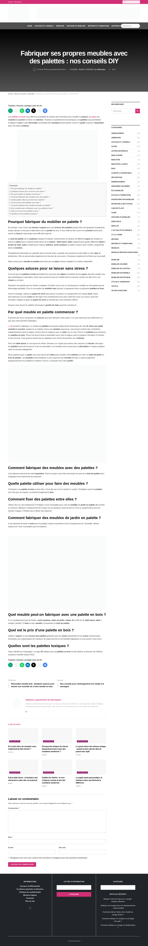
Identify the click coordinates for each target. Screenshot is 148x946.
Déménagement (118, 182)
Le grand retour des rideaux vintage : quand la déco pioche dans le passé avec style (91, 749)
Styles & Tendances (120, 282)
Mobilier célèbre (119, 264)
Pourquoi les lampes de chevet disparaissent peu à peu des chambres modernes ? (55, 749)
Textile (114, 286)
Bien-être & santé (119, 164)
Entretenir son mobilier (122, 199)
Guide (29, 26)
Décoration (101, 69)
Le (10, 326)
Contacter (30, 898)
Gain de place (117, 208)
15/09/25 (78, 786)
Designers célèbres (120, 186)
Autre (114, 146)
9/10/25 (10, 783)
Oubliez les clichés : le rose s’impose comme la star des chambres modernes (53, 780)
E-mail (11, 847)
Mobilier (60, 26)
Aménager (116, 138)
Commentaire (14, 808)
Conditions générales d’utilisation (30, 889)
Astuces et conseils (44, 26)
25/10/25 (44, 754)
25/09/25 (44, 786)
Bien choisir (116, 155)
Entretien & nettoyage (122, 204)
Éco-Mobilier (117, 190)
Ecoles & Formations (121, 195)
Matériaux (116, 26)
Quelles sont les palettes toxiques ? (25, 214)
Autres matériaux (119, 151)
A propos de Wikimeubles (30, 886)
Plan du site (18, 2)
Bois (113, 168)
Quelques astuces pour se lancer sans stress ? (28, 191)
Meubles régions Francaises (124, 252)
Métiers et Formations (98, 26)
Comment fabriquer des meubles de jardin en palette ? (31, 205)
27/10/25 (10, 752)
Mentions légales (30, 895)
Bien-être (115, 160)
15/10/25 (78, 754)
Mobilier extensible (120, 273)
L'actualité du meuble (121, 230)
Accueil (10, 2)
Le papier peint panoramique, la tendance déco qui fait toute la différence (89, 780)
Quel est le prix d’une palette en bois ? (25, 211)
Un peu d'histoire (119, 290)
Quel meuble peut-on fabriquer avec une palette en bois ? (32, 208)
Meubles (115, 248)
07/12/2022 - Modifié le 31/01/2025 (81, 69)
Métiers (115, 239)
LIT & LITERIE (116, 235)
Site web (62, 847)
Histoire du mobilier (76, 26)
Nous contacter (132, 2)
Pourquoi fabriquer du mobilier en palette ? (26, 188)
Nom (10, 837)
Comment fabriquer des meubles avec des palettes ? (30, 197)
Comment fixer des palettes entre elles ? (26, 202)
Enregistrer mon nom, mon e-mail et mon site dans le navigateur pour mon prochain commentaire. (49, 858)
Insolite (115, 226)
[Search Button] (137, 26)
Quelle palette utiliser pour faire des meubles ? (28, 200)
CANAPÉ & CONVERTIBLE (121, 173)
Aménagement (117, 133)
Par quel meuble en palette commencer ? (26, 194)
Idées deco (116, 221)
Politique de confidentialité (30, 892)
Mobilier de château (120, 268)
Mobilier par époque (120, 277)
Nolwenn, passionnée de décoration (55, 69)
